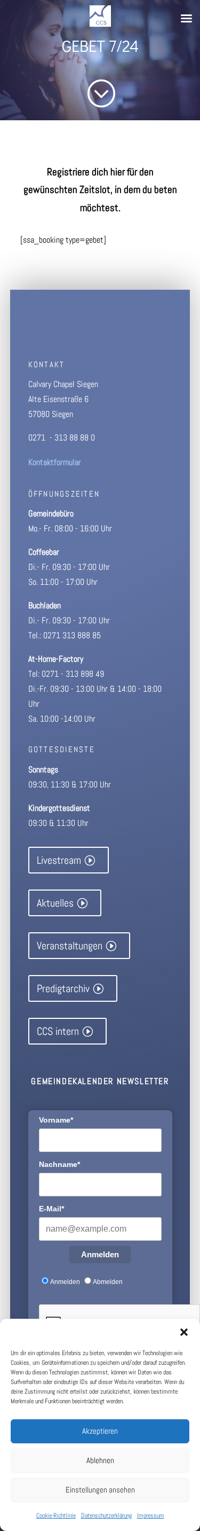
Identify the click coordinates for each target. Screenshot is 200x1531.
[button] (184, 1332)
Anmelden (100, 1254)
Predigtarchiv (63, 988)
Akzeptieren (100, 1431)
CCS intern (58, 1031)
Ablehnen (100, 1460)
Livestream (59, 860)
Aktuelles (55, 903)
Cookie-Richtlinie (56, 1515)
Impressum (150, 1515)
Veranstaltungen (69, 946)
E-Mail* (51, 1208)
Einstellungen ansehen (100, 1489)
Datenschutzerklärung (106, 1515)
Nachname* (59, 1164)
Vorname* (56, 1120)
